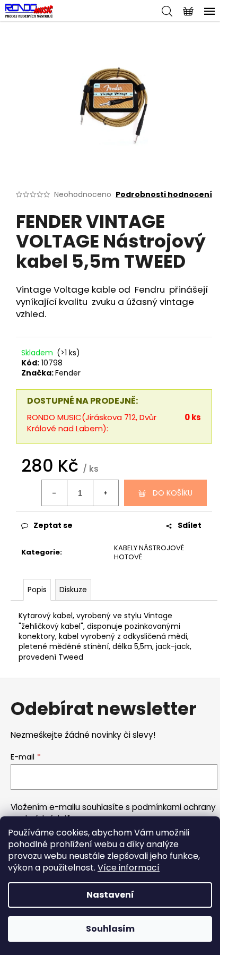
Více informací (129, 868)
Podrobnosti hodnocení (164, 195)
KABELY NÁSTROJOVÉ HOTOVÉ (149, 552)
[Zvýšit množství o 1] (105, 493)
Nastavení (110, 895)
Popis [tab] (37, 589)
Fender (68, 373)
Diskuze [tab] (73, 589)
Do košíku (172, 493)
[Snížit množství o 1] (54, 493)
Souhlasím (110, 929)
